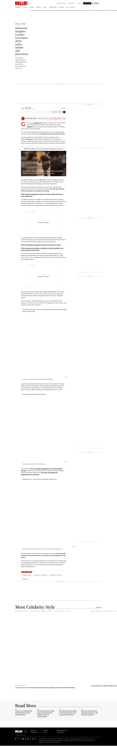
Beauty (45, 7)
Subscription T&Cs (61, 730)
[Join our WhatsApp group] (35, 738)
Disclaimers (42, 738)
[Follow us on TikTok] (23, 738)
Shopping (61, 7)
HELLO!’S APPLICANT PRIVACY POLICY (86, 740)
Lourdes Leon (38, 123)
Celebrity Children (40, 575)
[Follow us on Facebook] (18, 738)
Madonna (29, 126)
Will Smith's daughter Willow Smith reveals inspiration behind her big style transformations (46, 714)
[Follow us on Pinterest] (30, 738)
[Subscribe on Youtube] (25, 738)
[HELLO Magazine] (21, 3)
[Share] (64, 112)
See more (98, 607)
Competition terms (57, 740)
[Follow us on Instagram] (15, 738)
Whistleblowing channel (77, 738)
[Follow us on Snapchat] (27, 738)
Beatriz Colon (28, 107)
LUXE (67, 7)
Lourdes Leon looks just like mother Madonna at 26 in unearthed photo (23, 713)
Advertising (34, 732)
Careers (41, 742)
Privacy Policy (90, 738)
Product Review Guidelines (52, 742)
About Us (33, 730)
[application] (43, 163)
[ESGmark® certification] (24, 731)
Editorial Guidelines (69, 740)
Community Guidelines (63, 738)
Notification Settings (45, 740)
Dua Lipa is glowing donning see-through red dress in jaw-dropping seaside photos (68, 713)
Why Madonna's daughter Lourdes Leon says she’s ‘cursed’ (43, 245)
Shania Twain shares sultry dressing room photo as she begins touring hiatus (89, 713)
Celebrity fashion (56, 575)
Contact (46, 730)
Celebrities (18, 7)
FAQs (45, 732)
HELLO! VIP (72, 7)
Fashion (32, 7)
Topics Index (60, 732)
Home (17, 23)
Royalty (25, 7)
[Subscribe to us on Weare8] (32, 738)
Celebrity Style (20, 24)
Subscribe (87, 3)
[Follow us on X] (20, 738)
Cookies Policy (51, 738)
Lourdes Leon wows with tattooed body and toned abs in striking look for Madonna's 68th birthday (45, 688)
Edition (71, 3)
